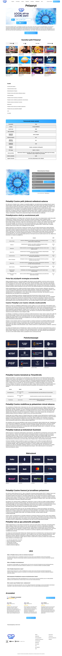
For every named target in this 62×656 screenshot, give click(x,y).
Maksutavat (9, 104)
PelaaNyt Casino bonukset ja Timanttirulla (14, 97)
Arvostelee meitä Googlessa (50, 597)
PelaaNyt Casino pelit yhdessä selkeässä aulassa (16, 93)
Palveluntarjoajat (10, 95)
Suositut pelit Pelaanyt (11, 86)
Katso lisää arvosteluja (31, 617)
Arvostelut (9, 113)
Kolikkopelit (49, 43)
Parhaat (11, 43)
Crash (37, 43)
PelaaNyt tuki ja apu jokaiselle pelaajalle (14, 108)
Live (24, 43)
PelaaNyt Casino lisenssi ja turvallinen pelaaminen (16, 106)
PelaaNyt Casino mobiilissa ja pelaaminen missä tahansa (17, 99)
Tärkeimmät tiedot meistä (11, 88)
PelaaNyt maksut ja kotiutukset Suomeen (14, 102)
